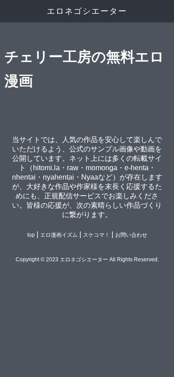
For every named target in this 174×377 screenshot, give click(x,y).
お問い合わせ (131, 235)
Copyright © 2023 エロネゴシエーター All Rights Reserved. (87, 259)
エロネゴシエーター (87, 11)
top (31, 235)
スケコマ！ (96, 235)
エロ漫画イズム (59, 235)
